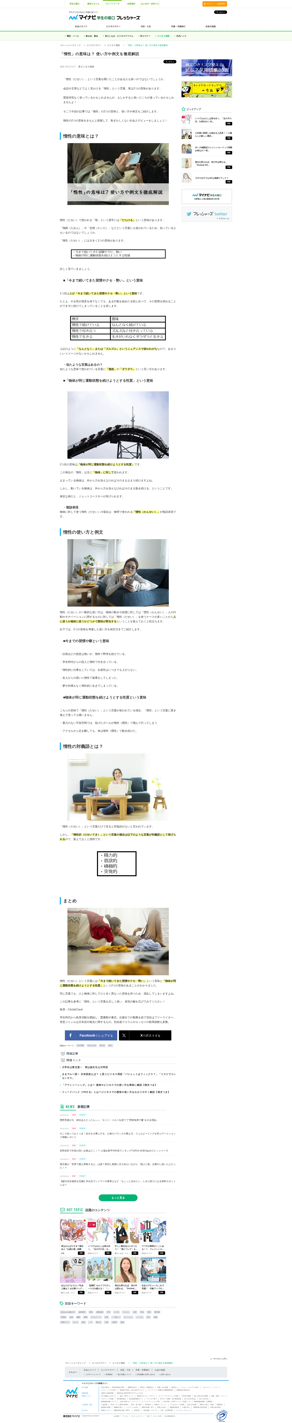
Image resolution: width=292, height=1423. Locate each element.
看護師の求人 (118, 1407)
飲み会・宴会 (92, 36)
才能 (106, 1322)
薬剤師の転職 (105, 1407)
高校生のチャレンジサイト (146, 1396)
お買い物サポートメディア (129, 1401)
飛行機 (157, 1312)
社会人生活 (92, 1045)
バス (90, 1322)
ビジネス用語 (163, 36)
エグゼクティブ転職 (177, 1404)
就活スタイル (93, 4)
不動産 (63, 1317)
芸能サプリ (65, 1322)
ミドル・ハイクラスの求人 (190, 1387)
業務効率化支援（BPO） (122, 1410)
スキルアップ (96, 1317)
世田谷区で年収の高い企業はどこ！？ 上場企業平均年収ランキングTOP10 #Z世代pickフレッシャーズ (114, 1150)
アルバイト (206, 1387)
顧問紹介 (220, 1404)
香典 (91, 1312)
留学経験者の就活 (118, 1387)
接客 (122, 1322)
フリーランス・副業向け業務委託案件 (160, 1390)
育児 (148, 1317)
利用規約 (109, 1374)
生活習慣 (80, 1045)
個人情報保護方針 (170, 1416)
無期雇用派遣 (174, 1407)
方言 (108, 1312)
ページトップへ (220, 1359)
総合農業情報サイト (136, 1399)
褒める (98, 1322)
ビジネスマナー (94, 45)
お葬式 (114, 1322)
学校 (142, 1312)
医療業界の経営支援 (200, 1407)
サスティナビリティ (137, 1416)
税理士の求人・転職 (206, 1404)
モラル (75, 1322)
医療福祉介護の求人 (183, 1390)
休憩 (106, 1317)
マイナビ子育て (151, 1399)
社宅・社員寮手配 (167, 1410)
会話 (71, 1317)
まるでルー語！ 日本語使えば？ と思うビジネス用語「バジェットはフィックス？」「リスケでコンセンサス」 (119, 1076)
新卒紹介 (148, 1404)
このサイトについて (93, 1374)
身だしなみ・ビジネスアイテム (119, 36)
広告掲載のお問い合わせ (146, 1374)
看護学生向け (132, 1387)
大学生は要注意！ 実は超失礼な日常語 (85, 1067)
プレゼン (126, 1312)
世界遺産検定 (121, 1399)
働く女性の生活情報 (201, 1396)
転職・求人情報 (162, 1387)
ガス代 (116, 1312)
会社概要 (116, 1416)
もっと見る (118, 1197)
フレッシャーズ (112, 4)
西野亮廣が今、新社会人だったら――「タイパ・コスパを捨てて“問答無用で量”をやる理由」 (109, 1120)
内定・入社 (125, 1370)
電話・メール (73, 36)
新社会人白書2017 (68, 1312)
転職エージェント (161, 1404)
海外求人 (174, 1387)
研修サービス (105, 1410)
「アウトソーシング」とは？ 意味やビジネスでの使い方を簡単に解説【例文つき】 (109, 1085)
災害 (135, 1312)
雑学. (110, 1045)
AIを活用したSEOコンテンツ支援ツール (177, 1401)
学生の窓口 (74, 4)
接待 (83, 1322)
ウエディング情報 (107, 1399)
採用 (148, 1416)
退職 (85, 1317)
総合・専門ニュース (126, 1396)
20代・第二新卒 (136, 1404)
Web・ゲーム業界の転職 (119, 1404)
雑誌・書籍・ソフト (218, 1396)
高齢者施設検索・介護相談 (203, 1401)
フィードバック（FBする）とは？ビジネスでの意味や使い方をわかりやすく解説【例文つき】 (116, 1092)
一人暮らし (116, 1317)
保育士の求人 (161, 1407)
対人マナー (145, 36)
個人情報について (124, 1374)
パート (215, 1387)
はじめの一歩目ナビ (150, 4)
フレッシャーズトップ (70, 45)
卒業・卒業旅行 (143, 1370)
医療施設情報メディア (108, 1401)
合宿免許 (131, 4)
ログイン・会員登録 (216, 4)
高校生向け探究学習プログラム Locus (130, 1393)
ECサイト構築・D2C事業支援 (170, 1399)
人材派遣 (104, 1404)
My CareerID (203, 1399)
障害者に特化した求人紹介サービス (132, 1390)
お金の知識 (160, 1370)
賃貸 (149, 1312)
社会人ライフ (93, 1253)
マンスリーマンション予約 (150, 1401)
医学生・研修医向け (147, 1387)
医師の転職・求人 (148, 1407)
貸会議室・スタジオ (150, 1410)
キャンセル (128, 1317)
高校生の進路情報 (107, 1393)
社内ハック (181, 36)
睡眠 (78, 1317)
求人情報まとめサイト (108, 1396)
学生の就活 (105, 1387)
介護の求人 (186, 1407)
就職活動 (99, 1312)
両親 (155, 1317)
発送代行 (137, 1410)
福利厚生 (82, 1312)
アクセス (125, 1416)
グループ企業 (157, 1416)
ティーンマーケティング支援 (168, 1396)
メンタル (139, 1317)
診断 (62, 1253)
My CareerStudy (190, 1399)
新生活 (102, 1045)
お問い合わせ (165, 1374)
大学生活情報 (186, 1396)
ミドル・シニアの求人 (108, 1390)
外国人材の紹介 (215, 1407)
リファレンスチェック (183, 1410)
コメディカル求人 (132, 1407)
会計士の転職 (191, 1404)
